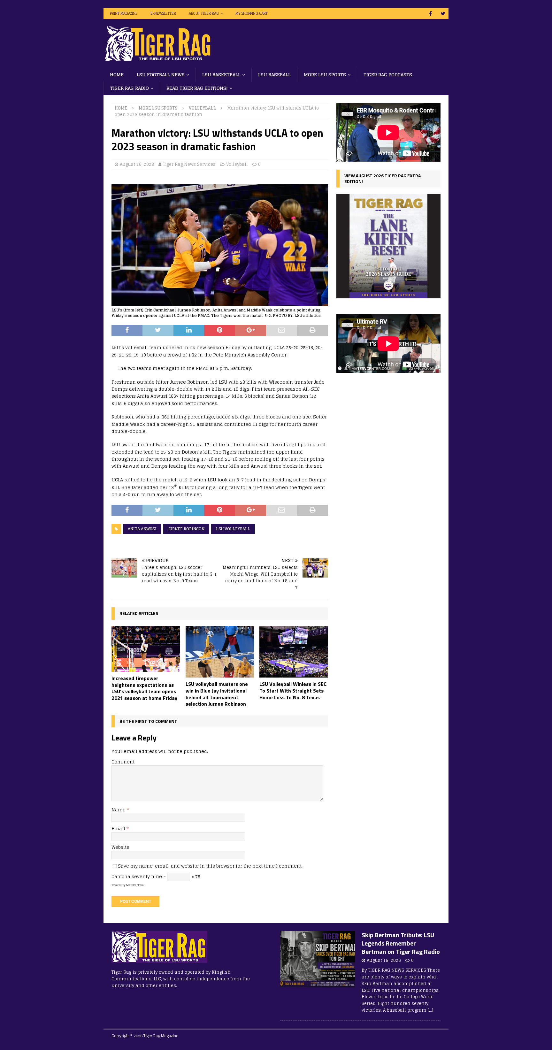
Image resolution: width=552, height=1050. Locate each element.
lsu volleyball (233, 528)
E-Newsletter (163, 13)
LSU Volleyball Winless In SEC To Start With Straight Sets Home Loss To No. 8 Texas (292, 690)
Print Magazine (124, 13)
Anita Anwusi (142, 528)
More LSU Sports (325, 75)
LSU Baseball (274, 75)
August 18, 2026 (384, 960)
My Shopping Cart (251, 13)
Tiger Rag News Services (189, 164)
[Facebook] (430, 13)
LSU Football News (161, 75)
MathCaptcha (135, 885)
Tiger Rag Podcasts (388, 75)
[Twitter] (442, 13)
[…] (430, 1010)
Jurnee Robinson (186, 528)
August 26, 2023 (137, 164)
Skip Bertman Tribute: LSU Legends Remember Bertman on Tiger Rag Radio (401, 943)
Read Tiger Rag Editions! (197, 88)
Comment (122, 762)
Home (117, 75)
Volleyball (237, 164)
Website (120, 847)
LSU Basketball (221, 75)
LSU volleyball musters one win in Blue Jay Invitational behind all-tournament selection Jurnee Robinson (217, 694)
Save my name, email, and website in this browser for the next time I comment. (210, 866)
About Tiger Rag (204, 13)
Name (119, 810)
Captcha (120, 876)
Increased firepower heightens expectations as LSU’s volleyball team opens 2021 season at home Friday (144, 688)
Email (118, 828)
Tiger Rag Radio (129, 88)
